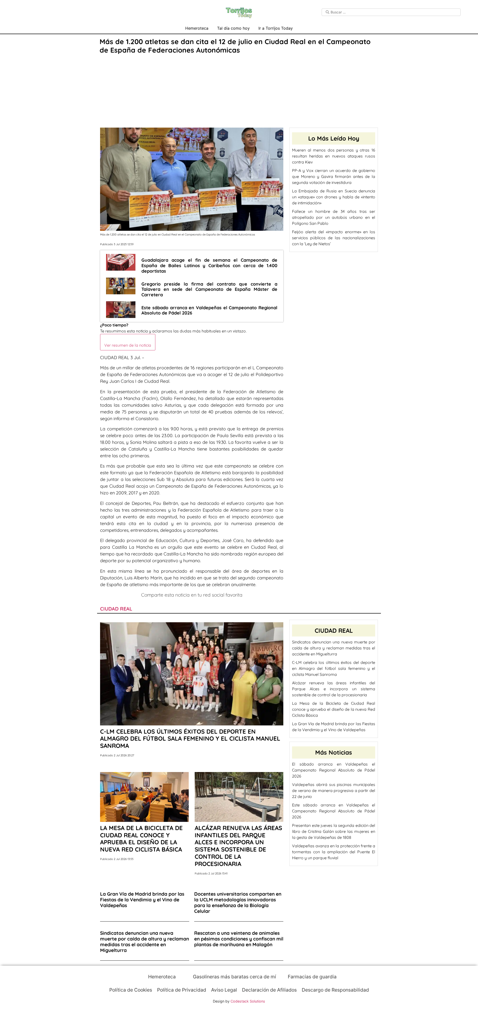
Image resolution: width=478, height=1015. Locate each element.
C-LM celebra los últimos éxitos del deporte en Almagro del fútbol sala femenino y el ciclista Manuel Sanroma (333, 668)
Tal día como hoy (233, 28)
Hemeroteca (196, 28)
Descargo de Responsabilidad (335, 990)
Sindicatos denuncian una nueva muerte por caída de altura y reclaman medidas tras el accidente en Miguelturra (333, 647)
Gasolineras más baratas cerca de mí (234, 977)
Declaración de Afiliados (269, 990)
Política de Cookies (130, 990)
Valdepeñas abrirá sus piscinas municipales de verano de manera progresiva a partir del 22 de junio (333, 790)
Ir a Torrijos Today (275, 28)
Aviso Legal (224, 990)
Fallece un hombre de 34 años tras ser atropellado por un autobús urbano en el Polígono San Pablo (333, 217)
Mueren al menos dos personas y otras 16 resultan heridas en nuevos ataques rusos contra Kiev (333, 156)
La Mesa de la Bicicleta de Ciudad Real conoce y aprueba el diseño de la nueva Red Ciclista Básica (333, 709)
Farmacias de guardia (312, 977)
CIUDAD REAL (116, 609)
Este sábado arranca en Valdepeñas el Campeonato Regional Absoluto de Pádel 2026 (333, 810)
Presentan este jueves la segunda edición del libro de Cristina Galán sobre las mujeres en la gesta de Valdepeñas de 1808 (333, 831)
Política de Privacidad (181, 990)
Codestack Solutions (248, 1001)
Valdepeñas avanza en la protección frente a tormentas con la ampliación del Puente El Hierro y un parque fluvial (333, 851)
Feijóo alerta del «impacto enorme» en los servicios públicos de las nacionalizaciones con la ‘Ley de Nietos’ (333, 237)
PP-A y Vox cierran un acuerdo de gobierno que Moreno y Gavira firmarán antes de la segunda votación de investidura (333, 176)
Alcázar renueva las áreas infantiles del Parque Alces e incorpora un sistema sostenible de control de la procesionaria (333, 688)
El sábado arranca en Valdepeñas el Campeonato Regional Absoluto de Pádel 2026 (333, 770)
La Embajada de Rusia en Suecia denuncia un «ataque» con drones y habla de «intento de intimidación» (333, 196)
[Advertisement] (239, 91)
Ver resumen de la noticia (127, 345)
